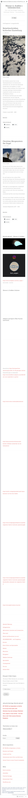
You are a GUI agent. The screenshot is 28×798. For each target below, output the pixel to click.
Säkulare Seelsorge (7, 657)
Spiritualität (6, 660)
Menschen (5, 651)
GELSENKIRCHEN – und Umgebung (12, 639)
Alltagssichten (6, 627)
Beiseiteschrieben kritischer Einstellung (12, 29)
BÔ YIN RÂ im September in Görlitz (12, 706)
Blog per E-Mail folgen (9, 676)
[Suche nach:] (9, 738)
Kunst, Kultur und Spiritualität (10, 645)
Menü (14, 18)
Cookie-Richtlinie (11, 792)
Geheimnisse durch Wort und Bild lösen (13, 757)
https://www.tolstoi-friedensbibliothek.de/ (13, 401)
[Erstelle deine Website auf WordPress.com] (14, 1)
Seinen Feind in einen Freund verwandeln (13, 760)
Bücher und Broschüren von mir (11, 636)
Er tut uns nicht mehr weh (10, 708)
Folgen (6, 694)
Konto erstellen (7, 770)
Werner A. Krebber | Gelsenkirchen (14, 7)
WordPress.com (7, 782)
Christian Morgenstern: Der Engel (13, 142)
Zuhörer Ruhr (6, 669)
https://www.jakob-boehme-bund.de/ (11, 605)
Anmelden (5, 773)
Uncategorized (6, 663)
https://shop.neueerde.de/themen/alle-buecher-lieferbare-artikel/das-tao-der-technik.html (12, 443)
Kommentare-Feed (7, 779)
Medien (5, 648)
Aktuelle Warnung (7, 624)
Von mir (5, 666)
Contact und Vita (7, 754)
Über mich (5, 633)
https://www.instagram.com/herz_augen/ (13, 280)
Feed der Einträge (7, 776)
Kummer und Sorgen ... (8, 751)
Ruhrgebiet (5, 654)
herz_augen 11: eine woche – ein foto (13, 713)
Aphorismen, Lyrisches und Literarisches (13, 630)
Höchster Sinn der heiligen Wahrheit (13, 711)
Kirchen (5, 642)
